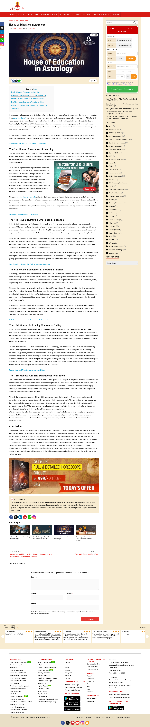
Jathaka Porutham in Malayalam (48, 699)
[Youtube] (77, 723)
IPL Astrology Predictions (118, 183)
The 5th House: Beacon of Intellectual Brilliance (28, 99)
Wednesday (113, 243)
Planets (112, 206)
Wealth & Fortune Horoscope (47, 678)
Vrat (110, 236)
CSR (110, 156)
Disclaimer (96, 717)
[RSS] (87, 723)
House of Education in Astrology (61, 537)
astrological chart (19, 118)
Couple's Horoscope (44, 662)
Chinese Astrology (115, 146)
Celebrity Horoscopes (28, 15)
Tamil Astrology (84, 15)
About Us (90, 676)
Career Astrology (115, 136)
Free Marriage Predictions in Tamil (21, 702)
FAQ (88, 686)
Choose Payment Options (120, 89)
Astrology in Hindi (115, 133)
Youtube (115, 15)
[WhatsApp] (19, 81)
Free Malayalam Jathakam (18, 710)
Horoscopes (65, 15)
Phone (33, 603)
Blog (88, 689)
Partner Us (90, 678)
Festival (112, 163)
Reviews (90, 692)
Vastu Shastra (114, 233)
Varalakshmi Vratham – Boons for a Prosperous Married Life (119, 113)
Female (130, 58)
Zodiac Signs (113, 253)
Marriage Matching (44, 675)
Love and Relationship (117, 190)
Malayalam (68, 673)
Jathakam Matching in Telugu (47, 702)
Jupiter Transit (42, 686)
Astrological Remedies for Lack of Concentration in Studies (84, 538)
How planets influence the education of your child (27, 144)
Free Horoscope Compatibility (20, 686)
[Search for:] (122, 22)
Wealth (111, 240)
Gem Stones (113, 170)
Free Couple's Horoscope (18, 662)
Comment (36, 577)
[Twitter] (16, 81)
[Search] (135, 22)
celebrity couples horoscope (119, 140)
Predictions (113, 210)
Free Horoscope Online (17, 665)
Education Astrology (18, 21)
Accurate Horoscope (72, 685)
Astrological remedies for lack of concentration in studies (30, 320)
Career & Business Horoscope (47, 667)
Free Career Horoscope (18, 678)
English (67, 662)
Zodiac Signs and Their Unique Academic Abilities (27, 370)
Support (89, 684)
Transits (112, 226)
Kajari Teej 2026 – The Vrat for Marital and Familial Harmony (121, 100)
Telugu (67, 670)
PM (134, 76)
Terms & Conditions (113, 84)
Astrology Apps (101, 15)
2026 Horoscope (43, 670)
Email (70, 593)
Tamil (67, 667)
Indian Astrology (49, 15)
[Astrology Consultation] (116, 711)
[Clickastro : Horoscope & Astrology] (72, 711)
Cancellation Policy (107, 717)
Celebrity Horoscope (17, 696)
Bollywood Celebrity (93, 664)
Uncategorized (114, 230)
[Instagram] (34, 517)
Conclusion (15, 109)
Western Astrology (116, 250)
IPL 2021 (112, 180)
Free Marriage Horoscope (18, 675)
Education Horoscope (45, 681)
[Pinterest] (25, 517)
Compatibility (114, 153)
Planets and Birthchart (72, 690)
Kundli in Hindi (42, 696)
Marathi (67, 678)
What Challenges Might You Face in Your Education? (41, 537)
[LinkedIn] (20, 517)
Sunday (111, 216)
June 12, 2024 (18, 28)
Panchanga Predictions (18, 688)
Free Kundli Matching (17, 699)
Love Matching (15, 683)
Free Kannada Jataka (17, 712)
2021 (111, 126)
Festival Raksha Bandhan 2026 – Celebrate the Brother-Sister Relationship (121, 117)
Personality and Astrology (73, 687)
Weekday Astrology (116, 246)
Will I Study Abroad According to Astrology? (20, 537)
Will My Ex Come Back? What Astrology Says (122, 109)
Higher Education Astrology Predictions (23, 214)
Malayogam (91, 701)
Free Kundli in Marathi (17, 704)
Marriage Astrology (116, 196)
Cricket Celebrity (92, 666)
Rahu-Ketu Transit (43, 688)
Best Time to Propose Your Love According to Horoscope (122, 105)
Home (12, 15)
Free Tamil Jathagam (17, 670)
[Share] (1, 48)
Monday (112, 200)
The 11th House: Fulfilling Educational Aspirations (29, 105)
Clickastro (31, 28)
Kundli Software (92, 698)
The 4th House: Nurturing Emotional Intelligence (28, 95)
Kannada (68, 675)
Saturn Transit (42, 691)
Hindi (66, 665)
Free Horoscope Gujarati (18, 673)
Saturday (112, 213)
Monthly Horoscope (116, 203)
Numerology (42, 683)
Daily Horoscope (15, 691)
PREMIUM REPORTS (45, 659)
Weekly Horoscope (16, 694)
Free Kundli (13, 667)
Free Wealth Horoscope (18, 681)
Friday (111, 166)
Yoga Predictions (43, 694)
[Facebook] (13, 81)
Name (34, 593)
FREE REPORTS (15, 659)
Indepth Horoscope (44, 665)
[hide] (35, 89)
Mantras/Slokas (115, 193)
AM (128, 76)
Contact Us (91, 681)
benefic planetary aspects (26, 197)
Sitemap (88, 717)
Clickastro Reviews (116, 149)
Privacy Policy (127, 84)
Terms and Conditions (123, 717)
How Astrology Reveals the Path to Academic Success (29, 264)
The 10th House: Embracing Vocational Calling (27, 102)
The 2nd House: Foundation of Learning (25, 92)
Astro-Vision (20, 717)
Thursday (112, 223)
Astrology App (114, 130)
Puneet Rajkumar (92, 669)
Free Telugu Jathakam (17, 707)
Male (120, 58)
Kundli (111, 186)
